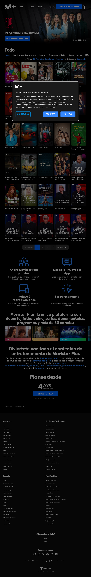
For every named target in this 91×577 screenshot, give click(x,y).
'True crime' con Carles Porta (54, 454)
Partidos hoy (6, 521)
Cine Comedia (7, 435)
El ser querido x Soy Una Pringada (28, 209)
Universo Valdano (8, 496)
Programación (7, 524)
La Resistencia (76, 86)
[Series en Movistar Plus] (45, 333)
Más (50, 7)
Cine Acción (6, 438)
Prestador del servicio (32, 561)
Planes (47, 505)
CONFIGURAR (23, 114)
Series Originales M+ (9, 454)
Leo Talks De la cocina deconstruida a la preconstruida (61, 209)
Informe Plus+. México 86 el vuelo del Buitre (77, 148)
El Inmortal (49, 438)
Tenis (4, 502)
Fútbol (41, 7)
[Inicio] (10, 6)
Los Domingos (50, 432)
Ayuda (45, 541)
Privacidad (54, 561)
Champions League (8, 484)
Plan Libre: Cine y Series (53, 502)
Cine (32, 7)
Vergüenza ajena (10, 147)
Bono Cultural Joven (52, 514)
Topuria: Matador (8, 508)
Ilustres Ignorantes (49, 358)
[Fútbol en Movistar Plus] (73, 333)
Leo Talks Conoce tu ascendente (45, 239)
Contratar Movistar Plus (53, 496)
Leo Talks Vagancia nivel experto (61, 239)
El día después (43, 147)
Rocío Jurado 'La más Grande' (55, 450)
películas (33, 365)
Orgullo (5, 469)
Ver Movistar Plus (51, 480)
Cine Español (7, 432)
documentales (54, 365)
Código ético (49, 493)
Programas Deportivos (52, 463)
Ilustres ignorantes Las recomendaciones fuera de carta (11, 209)
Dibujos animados (51, 460)
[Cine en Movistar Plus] (18, 333)
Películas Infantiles (8, 447)
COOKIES (63, 561)
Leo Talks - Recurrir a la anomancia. (78, 239)
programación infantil (73, 365)
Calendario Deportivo (9, 518)
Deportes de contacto (9, 511)
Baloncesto (6, 499)
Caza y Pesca (49, 466)
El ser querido (50, 426)
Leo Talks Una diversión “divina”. (77, 209)
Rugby (4, 505)
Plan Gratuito (49, 508)
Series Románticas (8, 457)
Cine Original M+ (8, 429)
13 (53, 247)
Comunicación (50, 524)
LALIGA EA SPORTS (8, 487)
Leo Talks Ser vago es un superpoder (28, 239)
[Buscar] (54, 7)
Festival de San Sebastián (53, 457)
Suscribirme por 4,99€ (17, 38)
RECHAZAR (50, 114)
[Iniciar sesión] (84, 7)
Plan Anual (49, 511)
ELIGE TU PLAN (45, 393)
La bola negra (50, 429)
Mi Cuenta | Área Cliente (53, 487)
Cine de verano (7, 444)
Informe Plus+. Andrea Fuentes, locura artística (43, 209)
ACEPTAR (68, 114)
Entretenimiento (8, 466)
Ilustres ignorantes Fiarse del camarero (78, 178)
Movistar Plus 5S (50, 469)
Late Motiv (74, 117)
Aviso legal (45, 561)
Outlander (49, 444)
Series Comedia (7, 460)
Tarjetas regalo (50, 521)
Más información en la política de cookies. (38, 107)
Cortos (5, 441)
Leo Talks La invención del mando (12, 239)
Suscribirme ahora (68, 6)
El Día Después (7, 493)
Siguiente (60, 247)
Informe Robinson (42, 360)
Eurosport (6, 514)
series (43, 365)
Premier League (7, 490)
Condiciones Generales (52, 490)
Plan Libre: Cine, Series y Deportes (56, 499)
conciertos (22, 365)
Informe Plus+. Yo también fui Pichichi (12, 178)
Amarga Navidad (50, 435)
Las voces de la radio (45, 178)
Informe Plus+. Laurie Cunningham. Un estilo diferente (28, 178)
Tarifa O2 (48, 518)
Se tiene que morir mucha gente (55, 441)
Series (22, 7)
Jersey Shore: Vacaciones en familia (59, 178)
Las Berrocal (58, 147)
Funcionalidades (50, 484)
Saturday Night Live (28, 147)
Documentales (7, 463)
